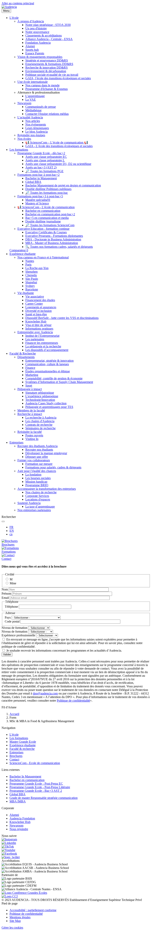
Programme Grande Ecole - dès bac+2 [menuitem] (41, 153)
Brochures (16, 756)
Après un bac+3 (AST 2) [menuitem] (41, 167)
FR (11, 527)
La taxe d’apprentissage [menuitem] (40, 506)
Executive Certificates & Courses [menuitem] (46, 232)
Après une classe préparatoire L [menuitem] (45, 160)
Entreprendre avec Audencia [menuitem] (35, 332)
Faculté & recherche (22, 748)
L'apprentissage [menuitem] (35, 96)
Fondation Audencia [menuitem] (38, 42)
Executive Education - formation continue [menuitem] (43, 228)
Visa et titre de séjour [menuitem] (38, 325)
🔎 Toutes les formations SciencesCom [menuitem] (49, 225)
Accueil (14, 714)
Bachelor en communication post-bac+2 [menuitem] (50, 214)
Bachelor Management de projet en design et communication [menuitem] (63, 185)
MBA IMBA (18, 801)
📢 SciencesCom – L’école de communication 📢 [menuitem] (56, 142)
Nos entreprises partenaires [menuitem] (34, 510)
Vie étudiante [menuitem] (25, 293)
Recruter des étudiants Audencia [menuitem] (37, 446)
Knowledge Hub (20, 822)
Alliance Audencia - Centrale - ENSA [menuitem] (49, 39)
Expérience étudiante (23, 745)
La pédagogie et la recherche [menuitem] (43, 346)
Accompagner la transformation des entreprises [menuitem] (46, 488)
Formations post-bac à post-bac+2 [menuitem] (38, 174)
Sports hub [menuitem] (32, 49)
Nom (5, 589)
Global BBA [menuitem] (33, 182)
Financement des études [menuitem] (40, 300)
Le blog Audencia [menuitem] (36, 131)
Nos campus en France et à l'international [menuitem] (43, 257)
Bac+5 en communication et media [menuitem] (47, 218)
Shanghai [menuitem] (31, 282)
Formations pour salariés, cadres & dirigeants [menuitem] (53, 467)
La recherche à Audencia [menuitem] (40, 417)
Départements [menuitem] (26, 357)
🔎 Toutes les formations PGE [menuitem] (44, 171)
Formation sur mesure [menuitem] (38, 464)
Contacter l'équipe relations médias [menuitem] (47, 113)
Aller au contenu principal (18, 3)
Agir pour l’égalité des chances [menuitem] (36, 471)
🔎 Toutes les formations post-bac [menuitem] (46, 192)
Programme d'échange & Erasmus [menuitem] (46, 89)
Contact (14, 759)
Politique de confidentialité (73, 700)
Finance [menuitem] (30, 367)
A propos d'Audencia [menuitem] (30, 21)
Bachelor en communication (27, 780)
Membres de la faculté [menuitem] (31, 410)
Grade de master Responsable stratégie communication (44, 797)
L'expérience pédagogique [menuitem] (41, 396)
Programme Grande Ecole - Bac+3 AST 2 (36, 790)
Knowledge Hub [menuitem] (35, 321)
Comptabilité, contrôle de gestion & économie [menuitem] (54, 378)
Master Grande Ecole (23, 741)
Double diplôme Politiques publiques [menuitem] (48, 189)
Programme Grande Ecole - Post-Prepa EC (36, 783)
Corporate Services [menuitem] (37, 496)
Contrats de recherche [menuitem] (38, 424)
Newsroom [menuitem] (24, 103)
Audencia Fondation (22, 818)
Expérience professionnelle (18, 635)
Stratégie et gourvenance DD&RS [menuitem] (46, 60)
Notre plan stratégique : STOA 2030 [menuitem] (48, 24)
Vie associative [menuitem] (34, 296)
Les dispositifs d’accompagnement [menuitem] (46, 350)
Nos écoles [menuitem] (24, 138)
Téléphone (11, 606)
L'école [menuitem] (14, 17)
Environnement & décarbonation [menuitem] (45, 71)
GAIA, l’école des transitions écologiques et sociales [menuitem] (58, 78)
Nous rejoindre (19, 829)
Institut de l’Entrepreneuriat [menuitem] (42, 335)
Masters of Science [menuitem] (37, 203)
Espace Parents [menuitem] (34, 53)
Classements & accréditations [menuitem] (43, 35)
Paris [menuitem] (28, 264)
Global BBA (18, 794)
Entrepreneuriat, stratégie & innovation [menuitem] (49, 360)
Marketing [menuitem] (31, 375)
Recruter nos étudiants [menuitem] (39, 449)
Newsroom (16, 825)
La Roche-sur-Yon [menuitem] (36, 268)
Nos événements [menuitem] (35, 124)
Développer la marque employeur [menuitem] (46, 453)
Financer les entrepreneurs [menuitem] (41, 342)
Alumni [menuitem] (30, 46)
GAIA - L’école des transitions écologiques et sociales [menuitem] (59, 146)
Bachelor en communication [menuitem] (42, 210)
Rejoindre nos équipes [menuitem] (31, 135)
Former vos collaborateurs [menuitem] (33, 460)
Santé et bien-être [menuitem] (36, 314)
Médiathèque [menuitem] (33, 110)
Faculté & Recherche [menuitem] (23, 353)
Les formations (19, 738)
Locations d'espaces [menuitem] (37, 499)
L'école (14, 734)
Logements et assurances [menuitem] (40, 307)
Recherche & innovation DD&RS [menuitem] (46, 67)
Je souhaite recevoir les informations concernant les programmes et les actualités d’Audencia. (64, 650)
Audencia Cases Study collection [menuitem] (45, 403)
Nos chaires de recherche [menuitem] (41, 492)
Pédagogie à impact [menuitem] (29, 389)
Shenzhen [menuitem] (31, 271)
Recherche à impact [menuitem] (29, 414)
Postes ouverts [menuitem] (34, 435)
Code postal (12, 621)
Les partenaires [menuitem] (34, 339)
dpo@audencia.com (45, 693)
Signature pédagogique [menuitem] (39, 392)
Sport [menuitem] (28, 385)
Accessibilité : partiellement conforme (33, 910)
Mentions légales (20, 917)
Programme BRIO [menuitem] (36, 485)
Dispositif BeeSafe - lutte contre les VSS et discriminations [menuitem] (62, 318)
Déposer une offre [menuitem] (36, 456)
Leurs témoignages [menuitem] (37, 128)
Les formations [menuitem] (19, 149)
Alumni (14, 815)
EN (12, 530)
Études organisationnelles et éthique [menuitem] (47, 371)
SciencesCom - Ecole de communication (35, 763)
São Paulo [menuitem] (31, 278)
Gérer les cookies (12, 927)
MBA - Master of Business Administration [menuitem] (51, 243)
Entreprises (16, 752)
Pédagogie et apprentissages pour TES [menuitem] (49, 407)
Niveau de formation (14, 627)
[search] (3, 521)
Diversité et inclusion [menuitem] (38, 310)
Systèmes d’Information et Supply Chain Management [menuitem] (59, 382)
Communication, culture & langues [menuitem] (47, 364)
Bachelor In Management (25, 776)
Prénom (6, 593)
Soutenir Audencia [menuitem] (29, 503)
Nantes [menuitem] (29, 261)
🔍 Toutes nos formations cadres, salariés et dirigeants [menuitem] (59, 246)
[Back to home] (9, 7)
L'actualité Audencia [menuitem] (30, 117)
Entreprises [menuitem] (16, 442)
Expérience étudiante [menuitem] (23, 253)
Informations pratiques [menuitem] (39, 328)
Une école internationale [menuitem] (32, 81)
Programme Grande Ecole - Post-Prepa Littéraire (40, 787)
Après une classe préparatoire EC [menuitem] (46, 156)
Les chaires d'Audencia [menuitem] (39, 421)
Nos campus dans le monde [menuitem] (42, 85)
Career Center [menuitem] (34, 303)
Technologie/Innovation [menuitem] (40, 399)
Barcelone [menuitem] (31, 289)
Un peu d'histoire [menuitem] (36, 28)
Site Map (15, 920)
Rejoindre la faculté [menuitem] (29, 431)
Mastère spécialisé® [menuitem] (37, 200)
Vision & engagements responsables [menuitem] (39, 57)
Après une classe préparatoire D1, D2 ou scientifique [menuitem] (58, 164)
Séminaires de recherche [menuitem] (40, 428)
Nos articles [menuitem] (32, 121)
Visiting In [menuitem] (31, 439)
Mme (13, 583)
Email (5, 597)
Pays (8, 617)
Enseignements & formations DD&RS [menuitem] (49, 64)
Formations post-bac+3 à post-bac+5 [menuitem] (40, 196)
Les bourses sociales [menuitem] (38, 478)
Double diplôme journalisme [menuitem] (43, 221)
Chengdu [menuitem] (31, 275)
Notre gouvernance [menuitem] (37, 32)
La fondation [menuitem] (33, 474)
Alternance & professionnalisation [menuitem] (38, 92)
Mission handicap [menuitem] (36, 481)
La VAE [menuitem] (30, 99)
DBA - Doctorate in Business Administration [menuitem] (53, 239)
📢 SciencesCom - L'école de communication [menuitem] (46, 207)
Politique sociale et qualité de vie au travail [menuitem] (51, 74)
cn (11, 534)
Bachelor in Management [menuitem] (41, 178)
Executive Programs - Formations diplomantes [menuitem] (54, 235)
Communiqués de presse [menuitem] (40, 106)
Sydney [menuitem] (30, 286)
